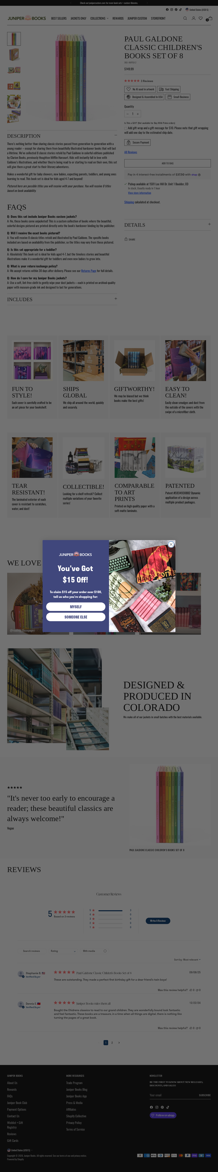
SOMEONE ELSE (76, 617)
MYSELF (76, 607)
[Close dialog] (171, 544)
